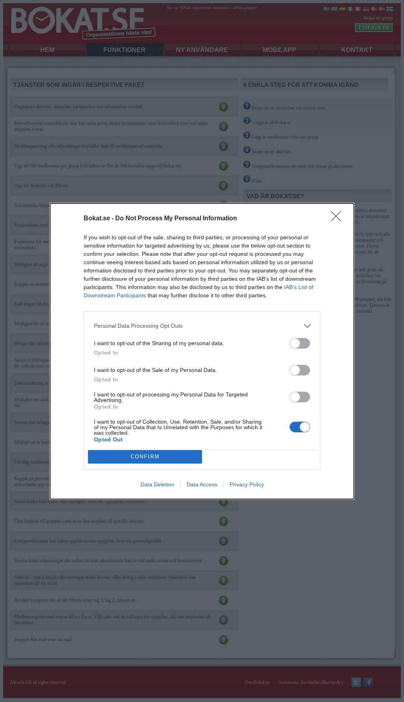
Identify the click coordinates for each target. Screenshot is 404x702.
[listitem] (202, 326)
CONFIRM (145, 457)
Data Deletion (157, 484)
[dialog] (202, 351)
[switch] (300, 343)
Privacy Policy (247, 484)
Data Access (202, 484)
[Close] (338, 218)
